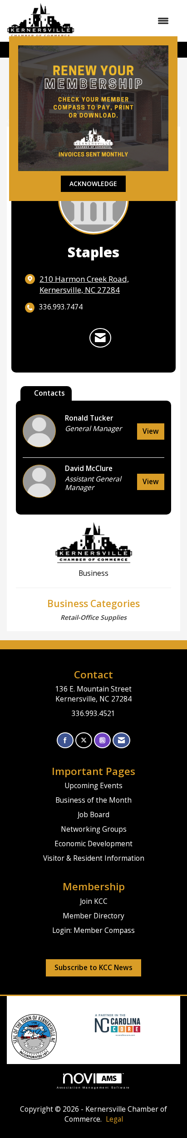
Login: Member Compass (93, 930)
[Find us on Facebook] (65, 740)
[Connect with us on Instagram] (102, 740)
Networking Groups (94, 829)
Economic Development (93, 844)
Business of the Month (93, 800)
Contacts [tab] (49, 393)
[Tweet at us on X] (83, 740)
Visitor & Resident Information (93, 858)
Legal (114, 1119)
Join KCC (94, 901)
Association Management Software (94, 1087)
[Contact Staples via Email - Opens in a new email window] (100, 337)
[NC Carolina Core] (116, 1024)
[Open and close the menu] (126, 21)
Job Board (93, 814)
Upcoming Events (93, 785)
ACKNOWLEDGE (93, 183)
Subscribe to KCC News (93, 967)
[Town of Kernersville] (91, 1024)
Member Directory (93, 916)
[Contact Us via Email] (121, 740)
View (151, 431)
